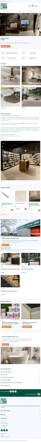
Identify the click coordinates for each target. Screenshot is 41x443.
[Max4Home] (10, 6)
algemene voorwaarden (5, 436)
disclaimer (2, 434)
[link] (10, 76)
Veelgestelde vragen (4, 423)
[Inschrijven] (38, 394)
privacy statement (4, 433)
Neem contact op (4, 421)
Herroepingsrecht (4, 426)
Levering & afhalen (4, 425)
